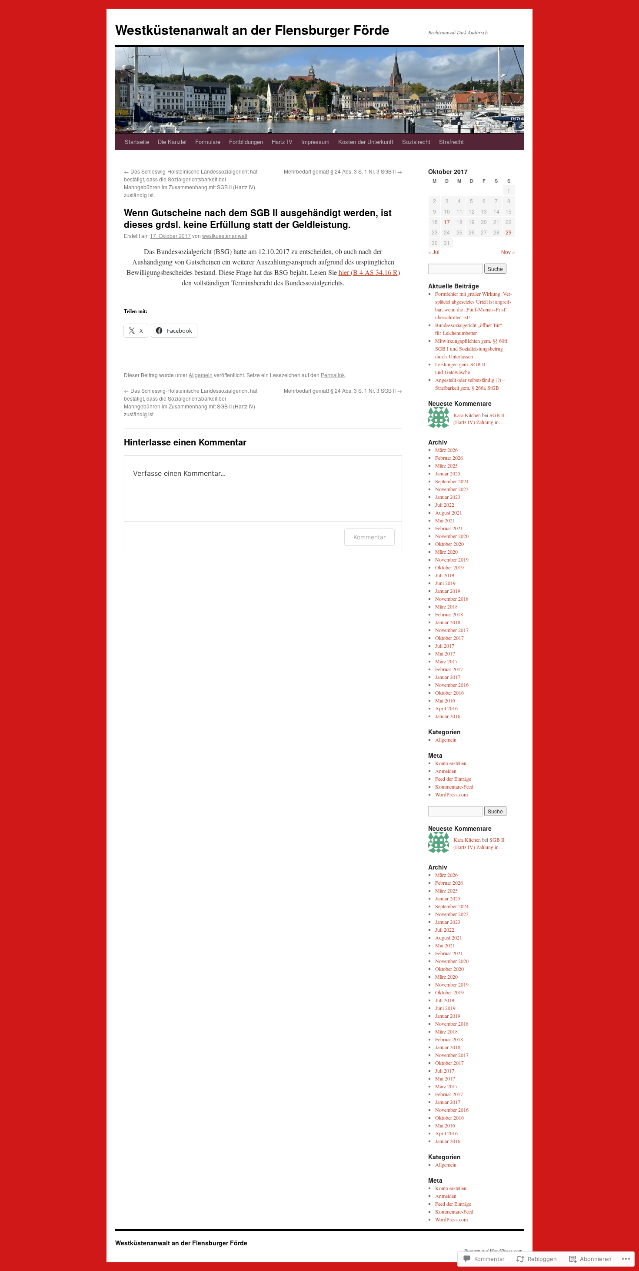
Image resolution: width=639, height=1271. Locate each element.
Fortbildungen (246, 141)
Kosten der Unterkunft (365, 141)
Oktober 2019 (449, 567)
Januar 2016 (447, 715)
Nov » (508, 251)
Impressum (315, 141)
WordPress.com (451, 794)
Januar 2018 (447, 622)
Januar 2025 (447, 473)
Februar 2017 (449, 669)
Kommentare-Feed (454, 786)
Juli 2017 (444, 645)
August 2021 (448, 512)
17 (447, 221)
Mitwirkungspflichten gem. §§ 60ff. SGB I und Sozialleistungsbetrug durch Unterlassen (472, 348)
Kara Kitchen (467, 414)
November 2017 (452, 629)
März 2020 (446, 551)
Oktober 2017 (449, 637)
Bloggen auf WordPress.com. (494, 1250)
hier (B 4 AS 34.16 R (368, 272)
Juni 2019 (445, 582)
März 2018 (446, 606)
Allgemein (201, 374)
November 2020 (452, 535)
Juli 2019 (444, 575)
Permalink (333, 374)
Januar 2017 (447, 676)
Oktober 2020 (449, 543)
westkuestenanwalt (224, 235)
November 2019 (452, 559)
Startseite (137, 141)
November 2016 (452, 684)
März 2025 (446, 465)
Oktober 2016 (449, 692)
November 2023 (452, 488)
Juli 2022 (444, 504)
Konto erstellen (450, 762)
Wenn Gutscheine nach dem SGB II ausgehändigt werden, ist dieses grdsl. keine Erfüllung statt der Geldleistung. (258, 218)
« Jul (433, 251)
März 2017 (446, 661)
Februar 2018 (449, 614)
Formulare (207, 141)
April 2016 (446, 708)
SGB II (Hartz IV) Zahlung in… (479, 418)
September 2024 (452, 481)
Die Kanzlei (172, 141)
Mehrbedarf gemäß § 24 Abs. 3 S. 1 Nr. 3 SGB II (343, 171)
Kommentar (369, 537)
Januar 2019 (447, 590)
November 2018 (452, 598)
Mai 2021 (445, 520)
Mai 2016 (445, 700)
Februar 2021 (449, 528)
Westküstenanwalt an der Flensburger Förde (252, 29)
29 (509, 232)
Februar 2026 (449, 457)
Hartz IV (282, 141)
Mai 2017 (445, 653)
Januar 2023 (447, 496)
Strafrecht (451, 141)
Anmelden (445, 770)
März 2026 (446, 449)
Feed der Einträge (453, 778)
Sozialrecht (416, 141)
